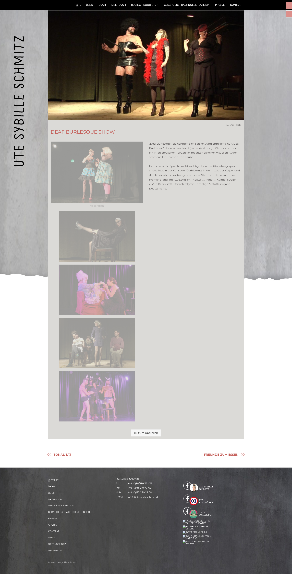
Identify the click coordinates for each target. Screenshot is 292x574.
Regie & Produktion (144, 4)
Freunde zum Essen (221, 455)
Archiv (52, 524)
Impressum (55, 550)
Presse (220, 4)
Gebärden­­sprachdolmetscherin (187, 4)
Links (51, 537)
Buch (102, 4)
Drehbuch (118, 4)
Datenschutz (57, 544)
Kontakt (236, 4)
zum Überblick (148, 432)
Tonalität (62, 455)
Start (54, 480)
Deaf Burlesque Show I (84, 132)
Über (89, 4)
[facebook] (199, 486)
